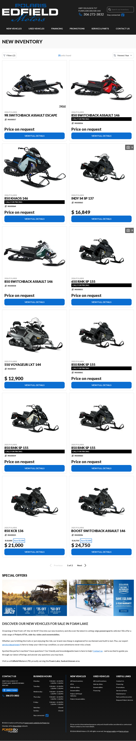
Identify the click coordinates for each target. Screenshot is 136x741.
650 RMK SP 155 (83, 281)
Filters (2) (11, 55)
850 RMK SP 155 (83, 364)
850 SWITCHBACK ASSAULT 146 (95, 115)
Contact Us (123, 28)
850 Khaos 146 (16, 198)
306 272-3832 (94, 14)
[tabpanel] (48, 696)
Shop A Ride (17, 726)
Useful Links (123, 676)
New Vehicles (14, 28)
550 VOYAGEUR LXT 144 (22, 364)
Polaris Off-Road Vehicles (76, 695)
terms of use (123, 731)
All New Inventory (76, 681)
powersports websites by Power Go (36, 723)
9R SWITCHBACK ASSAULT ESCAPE (30, 115)
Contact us (98, 651)
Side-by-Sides (75, 687)
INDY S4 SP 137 (82, 198)
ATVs (72, 684)
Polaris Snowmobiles (77, 699)
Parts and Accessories (124, 697)
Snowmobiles (75, 691)
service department (11, 644)
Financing (57, 28)
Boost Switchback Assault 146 (98, 531)
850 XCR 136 (13, 531)
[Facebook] (122, 15)
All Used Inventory (99, 681)
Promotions (77, 28)
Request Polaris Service (124, 700)
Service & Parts (100, 28)
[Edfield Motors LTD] (30, 13)
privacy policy (111, 731)
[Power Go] (26, 730)
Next (79, 565)
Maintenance (121, 694)
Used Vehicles (36, 28)
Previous (58, 565)
